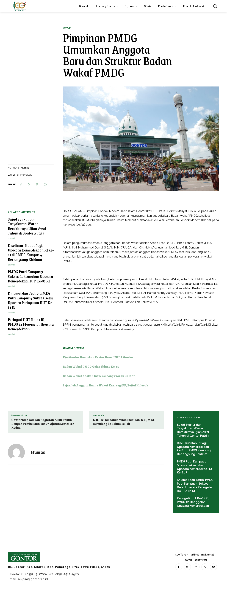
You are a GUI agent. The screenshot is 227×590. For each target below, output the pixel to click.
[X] (28, 184)
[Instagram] (187, 566)
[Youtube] (213, 566)
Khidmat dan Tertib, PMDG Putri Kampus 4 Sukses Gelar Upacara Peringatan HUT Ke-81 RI (31, 300)
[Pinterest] (37, 184)
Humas (25, 167)
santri (11, 238)
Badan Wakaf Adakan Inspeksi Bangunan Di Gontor (99, 375)
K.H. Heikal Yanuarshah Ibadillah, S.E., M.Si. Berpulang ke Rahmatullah (124, 422)
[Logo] (19, 6)
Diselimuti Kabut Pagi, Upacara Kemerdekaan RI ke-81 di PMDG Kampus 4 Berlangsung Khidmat (31, 252)
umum (67, 28)
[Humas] (18, 452)
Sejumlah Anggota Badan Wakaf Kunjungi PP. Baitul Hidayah (105, 385)
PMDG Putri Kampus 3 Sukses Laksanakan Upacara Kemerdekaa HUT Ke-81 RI (30, 276)
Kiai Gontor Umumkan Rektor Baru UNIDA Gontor (98, 357)
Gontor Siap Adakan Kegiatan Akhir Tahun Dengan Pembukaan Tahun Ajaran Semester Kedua (42, 423)
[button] (215, 6)
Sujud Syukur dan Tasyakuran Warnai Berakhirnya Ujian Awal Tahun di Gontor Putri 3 (27, 226)
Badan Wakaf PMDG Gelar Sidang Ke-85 (91, 366)
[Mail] (196, 566)
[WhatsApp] (45, 184)
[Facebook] (20, 184)
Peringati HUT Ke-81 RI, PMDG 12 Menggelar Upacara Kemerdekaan (31, 324)
